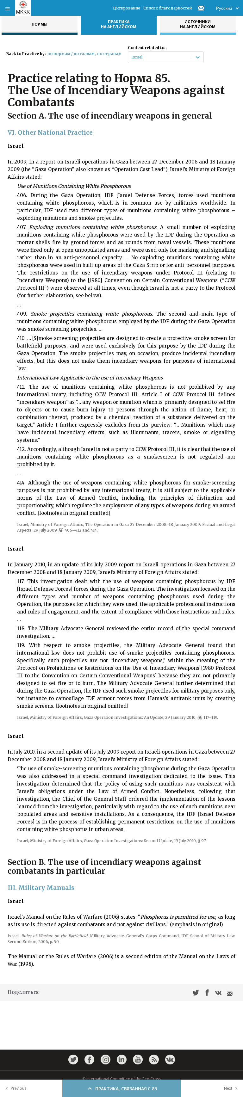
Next (228, 1088)
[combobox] (131, 57)
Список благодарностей (167, 8)
